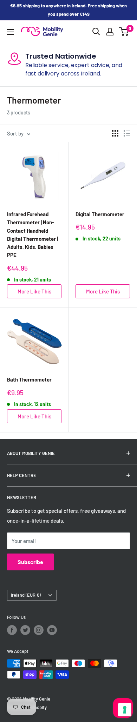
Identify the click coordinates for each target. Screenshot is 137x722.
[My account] (109, 31)
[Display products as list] (127, 133)
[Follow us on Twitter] (25, 630)
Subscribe (30, 561)
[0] (124, 31)
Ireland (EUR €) (26, 595)
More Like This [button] (34, 291)
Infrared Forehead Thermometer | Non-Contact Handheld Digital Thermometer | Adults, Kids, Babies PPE (32, 234)
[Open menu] (10, 32)
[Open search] (96, 31)
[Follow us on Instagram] (39, 630)
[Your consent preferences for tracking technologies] (124, 709)
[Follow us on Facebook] (12, 630)
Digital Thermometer (100, 214)
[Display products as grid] (115, 133)
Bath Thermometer (29, 379)
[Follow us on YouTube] (52, 630)
